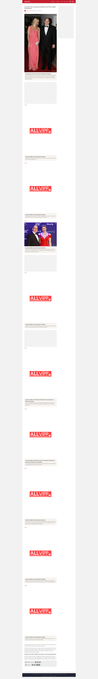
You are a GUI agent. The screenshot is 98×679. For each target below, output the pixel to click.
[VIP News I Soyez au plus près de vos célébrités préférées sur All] (37, 1)
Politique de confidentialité (46, 674)
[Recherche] (70, 1)
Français (66, 1)
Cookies (65, 674)
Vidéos (57, 1)
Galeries (53, 1)
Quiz (62, 1)
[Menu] (73, 1)
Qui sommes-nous (35, 674)
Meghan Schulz (28, 10)
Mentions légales (58, 674)
